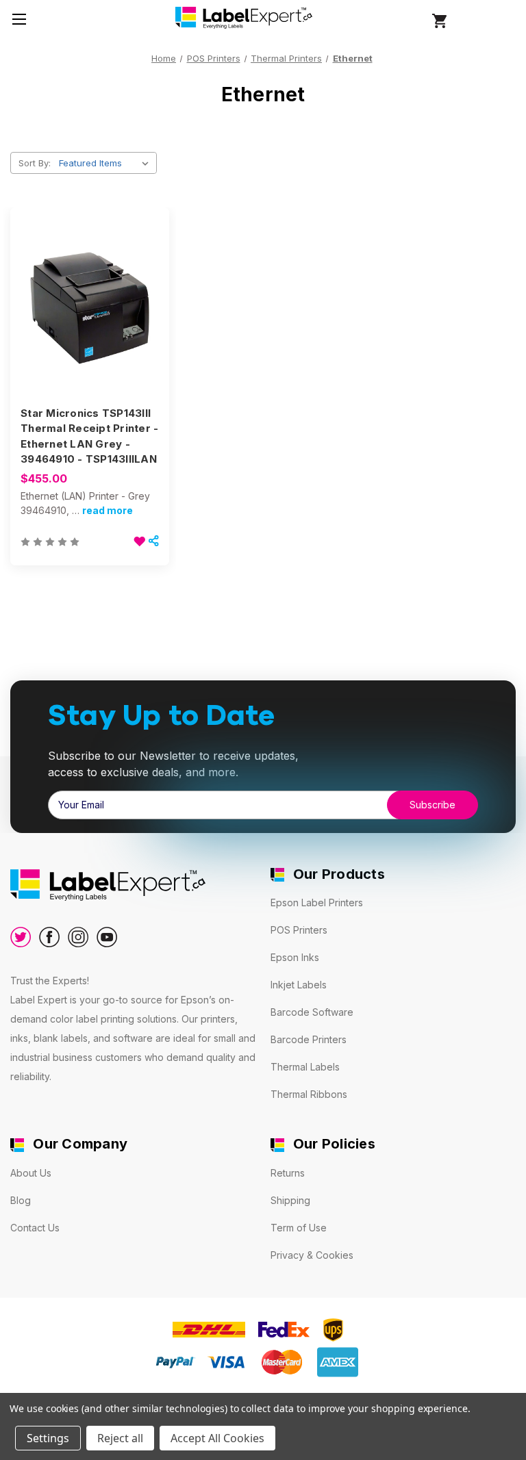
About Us (30, 1173)
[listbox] (106, 163)
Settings (48, 1438)
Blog (20, 1200)
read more (107, 510)
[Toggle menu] (19, 19)
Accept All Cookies (217, 1438)
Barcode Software (312, 1012)
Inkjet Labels (299, 984)
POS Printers (299, 930)
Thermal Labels (305, 1067)
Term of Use (299, 1227)
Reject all (120, 1438)
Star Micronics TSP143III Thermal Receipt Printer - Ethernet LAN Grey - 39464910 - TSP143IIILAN (89, 436)
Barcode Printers (309, 1039)
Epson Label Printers (317, 902)
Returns (288, 1173)
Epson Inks (295, 957)
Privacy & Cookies (312, 1255)
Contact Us (35, 1227)
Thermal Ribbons (309, 1094)
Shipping (290, 1200)
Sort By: (34, 162)
